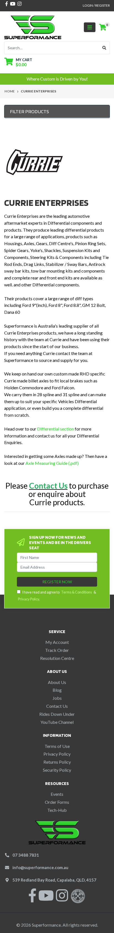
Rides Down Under (57, 714)
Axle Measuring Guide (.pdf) (52, 463)
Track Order (57, 650)
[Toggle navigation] (89, 27)
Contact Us (57, 706)
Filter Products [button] (29, 111)
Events (57, 794)
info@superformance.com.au (40, 867)
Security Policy (57, 770)
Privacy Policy (28, 599)
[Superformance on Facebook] (32, 899)
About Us (57, 682)
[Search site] (104, 48)
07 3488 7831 (25, 854)
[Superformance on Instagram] (62, 899)
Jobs (57, 698)
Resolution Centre (57, 658)
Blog (57, 690)
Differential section (55, 428)
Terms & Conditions (76, 592)
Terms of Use (57, 746)
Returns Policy (57, 761)
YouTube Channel (57, 722)
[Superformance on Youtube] (46, 899)
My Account (57, 642)
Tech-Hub (57, 810)
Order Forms (57, 802)
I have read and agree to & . (57, 595)
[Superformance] (32, 26)
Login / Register (96, 5)
